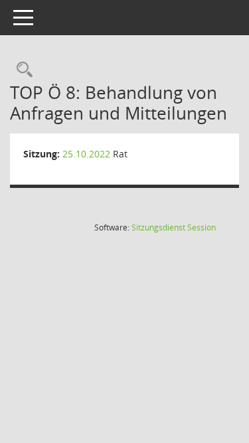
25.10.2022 (86, 153)
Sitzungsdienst (173, 227)
